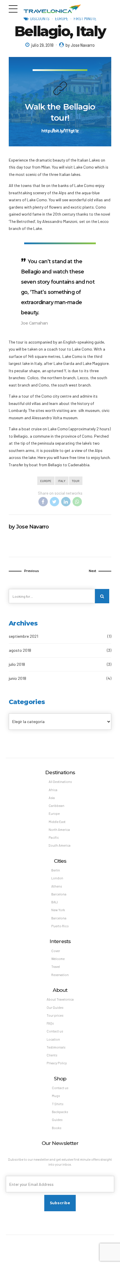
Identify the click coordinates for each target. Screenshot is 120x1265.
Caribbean (56, 805)
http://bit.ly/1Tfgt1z (60, 131)
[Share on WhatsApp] (77, 501)
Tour (75, 481)
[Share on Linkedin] (65, 501)
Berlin (55, 870)
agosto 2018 (20, 650)
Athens (56, 886)
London (57, 878)
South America (59, 845)
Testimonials (56, 1047)
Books (56, 1128)
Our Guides (55, 1007)
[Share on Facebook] (43, 501)
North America (59, 829)
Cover (55, 951)
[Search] (102, 596)
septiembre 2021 (23, 636)
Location (53, 1039)
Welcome (58, 959)
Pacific (54, 837)
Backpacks (60, 1112)
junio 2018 (17, 678)
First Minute (85, 18)
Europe (61, 18)
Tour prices (55, 1015)
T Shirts (57, 1104)
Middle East (57, 822)
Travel (55, 966)
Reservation (60, 975)
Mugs (56, 1096)
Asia (52, 798)
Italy (61, 481)
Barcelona (58, 894)
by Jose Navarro (80, 45)
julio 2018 (17, 664)
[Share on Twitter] (54, 501)
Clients (52, 1055)
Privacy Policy (57, 1063)
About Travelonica (60, 999)
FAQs (50, 1023)
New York (58, 910)
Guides (57, 1120)
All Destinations (60, 782)
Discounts (40, 18)
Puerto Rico (60, 926)
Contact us (55, 1031)
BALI (54, 902)
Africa (53, 790)
